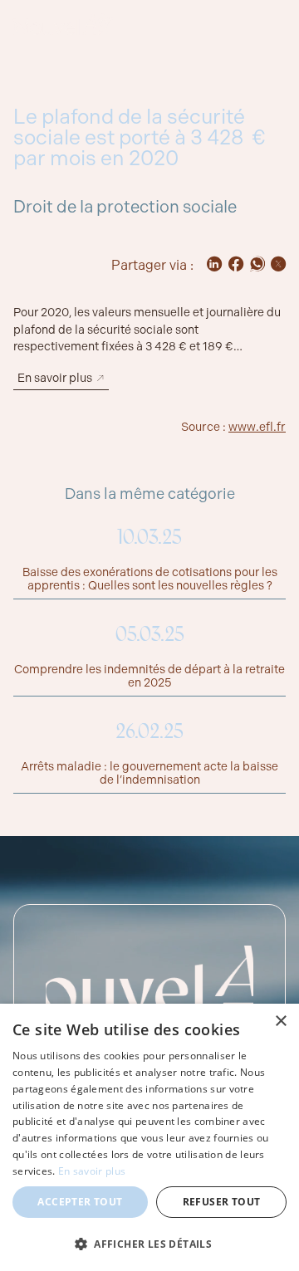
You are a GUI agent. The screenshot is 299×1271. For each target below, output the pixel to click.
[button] (149, 1243)
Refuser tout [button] (222, 1202)
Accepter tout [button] (79, 1202)
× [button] (280, 1021)
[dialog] (149, 1137)
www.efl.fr (257, 426)
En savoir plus (91, 1171)
